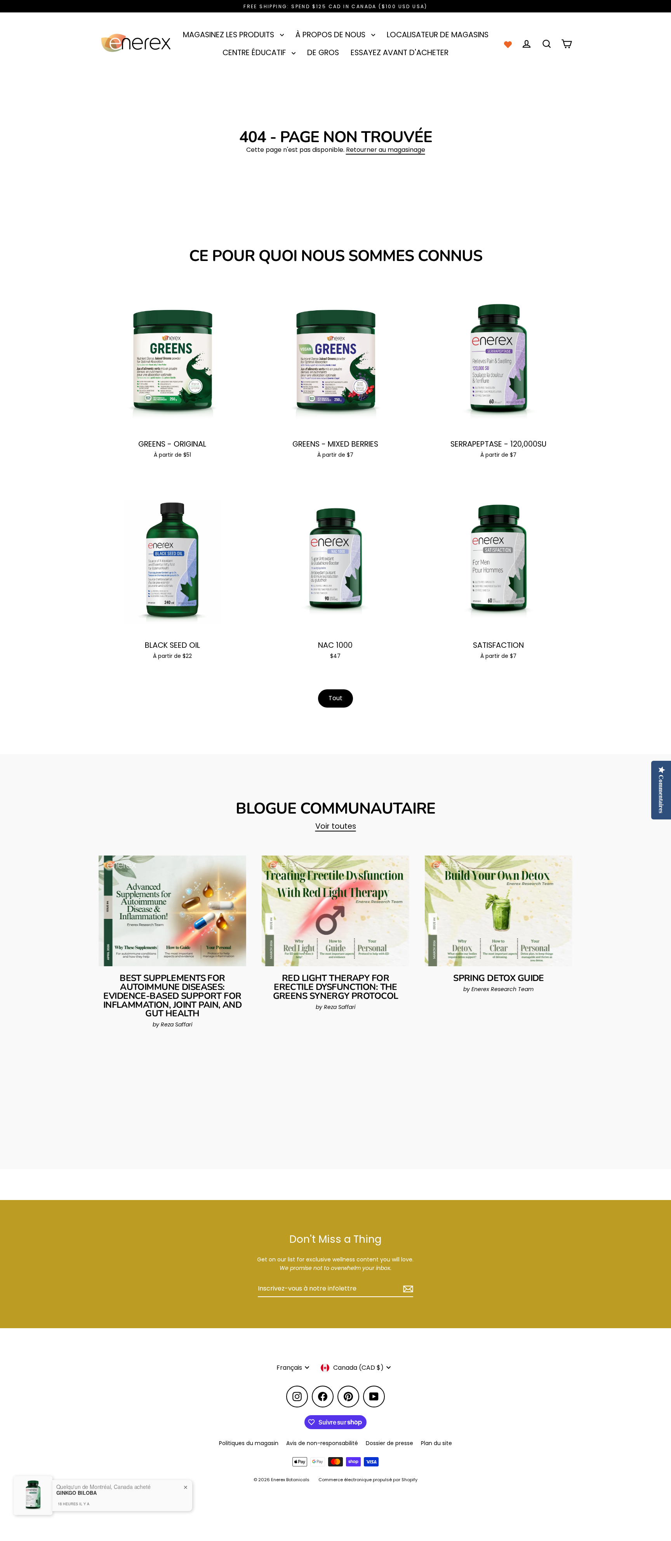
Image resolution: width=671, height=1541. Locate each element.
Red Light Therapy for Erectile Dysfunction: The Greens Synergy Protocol (335, 987)
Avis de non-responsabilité (322, 1443)
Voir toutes (335, 826)
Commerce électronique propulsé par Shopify (367, 1480)
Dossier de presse (389, 1443)
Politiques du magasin (248, 1443)
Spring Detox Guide (498, 978)
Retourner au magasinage (385, 149)
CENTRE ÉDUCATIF (255, 52)
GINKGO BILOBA (76, 1493)
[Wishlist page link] (508, 44)
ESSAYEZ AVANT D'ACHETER (399, 52)
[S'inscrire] (407, 1289)
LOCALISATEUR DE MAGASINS (437, 35)
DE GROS (323, 52)
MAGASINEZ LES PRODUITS (229, 35)
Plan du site (436, 1443)
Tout (335, 698)
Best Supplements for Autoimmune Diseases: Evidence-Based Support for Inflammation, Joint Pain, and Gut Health (172, 995)
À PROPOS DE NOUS (331, 35)
